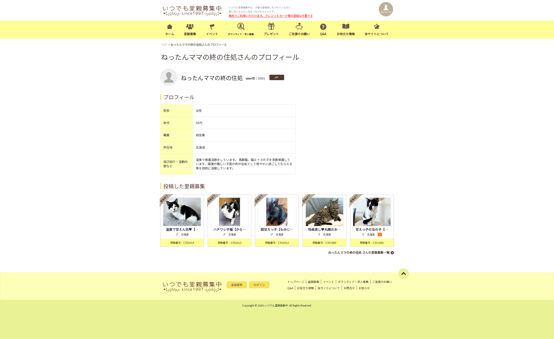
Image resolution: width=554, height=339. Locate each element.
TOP (164, 44)
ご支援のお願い (299, 34)
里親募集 (190, 34)
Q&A (323, 34)
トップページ (295, 282)
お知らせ (364, 288)
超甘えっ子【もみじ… (277, 229)
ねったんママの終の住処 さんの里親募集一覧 (359, 252)
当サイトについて (377, 34)
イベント (212, 34)
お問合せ (349, 288)
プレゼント (271, 34)
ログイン (259, 285)
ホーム (169, 34)
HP (277, 77)
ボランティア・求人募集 (353, 282)
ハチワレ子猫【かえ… (229, 229)
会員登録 (236, 285)
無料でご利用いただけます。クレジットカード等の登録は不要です (271, 16)
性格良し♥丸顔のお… (324, 229)
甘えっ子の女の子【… (372, 229)
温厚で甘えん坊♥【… (182, 229)
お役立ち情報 (346, 34)
